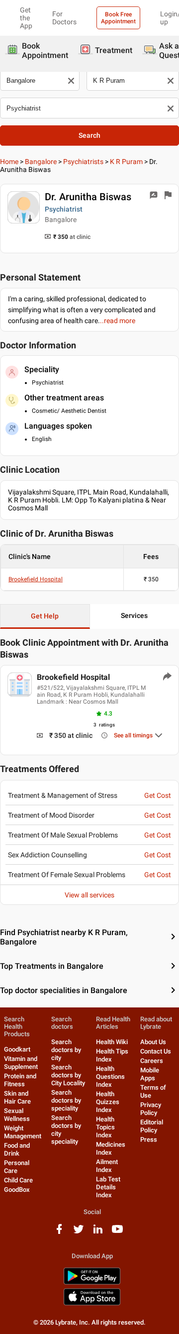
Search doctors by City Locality (68, 1075)
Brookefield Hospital (35, 579)
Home (9, 162)
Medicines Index (110, 1148)
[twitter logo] (79, 1232)
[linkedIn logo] (98, 1232)
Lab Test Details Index (108, 1187)
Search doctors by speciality (66, 1100)
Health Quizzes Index (107, 1101)
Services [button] (134, 615)
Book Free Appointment (118, 18)
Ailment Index (107, 1165)
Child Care (18, 1180)
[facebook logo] (59, 1232)
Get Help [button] (45, 616)
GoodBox (17, 1189)
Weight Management (22, 1132)
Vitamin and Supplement (21, 1062)
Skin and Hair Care (17, 1097)
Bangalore (41, 162)
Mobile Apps (149, 1074)
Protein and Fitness (20, 1080)
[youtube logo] (117, 1232)
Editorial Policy (151, 1126)
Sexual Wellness (17, 1114)
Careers (151, 1060)
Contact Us (155, 1051)
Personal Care (16, 1166)
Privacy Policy (150, 1108)
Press (148, 1139)
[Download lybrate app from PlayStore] (92, 1282)
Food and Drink (17, 1149)
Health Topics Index (105, 1127)
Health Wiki (112, 1042)
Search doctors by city (66, 1049)
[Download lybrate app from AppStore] (92, 1303)
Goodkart (17, 1049)
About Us (153, 1042)
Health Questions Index (110, 1076)
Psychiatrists (83, 162)
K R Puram (126, 162)
